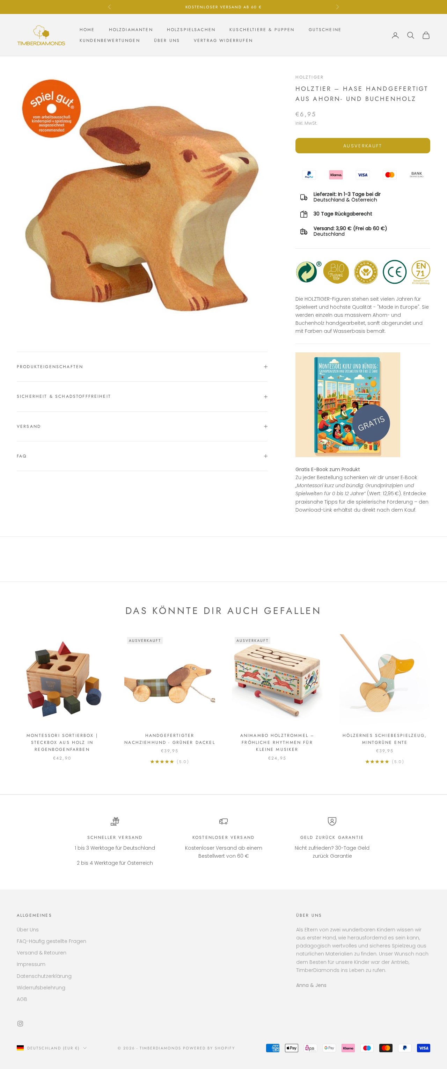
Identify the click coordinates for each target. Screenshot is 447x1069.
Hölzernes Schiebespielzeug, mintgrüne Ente (385, 739)
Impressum (31, 964)
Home (87, 30)
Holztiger (309, 77)
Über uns (167, 40)
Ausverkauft (362, 145)
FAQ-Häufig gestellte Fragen (51, 941)
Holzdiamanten (131, 30)
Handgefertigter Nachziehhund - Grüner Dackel (169, 739)
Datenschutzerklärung (44, 976)
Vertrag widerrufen (223, 40)
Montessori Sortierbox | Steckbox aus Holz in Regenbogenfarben (62, 742)
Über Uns (28, 929)
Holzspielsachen (191, 30)
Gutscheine (325, 30)
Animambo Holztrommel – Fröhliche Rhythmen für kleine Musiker (277, 742)
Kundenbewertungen (110, 40)
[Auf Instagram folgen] (20, 1023)
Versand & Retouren (41, 952)
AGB (22, 999)
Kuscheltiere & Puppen (261, 30)
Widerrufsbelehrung (41, 987)
